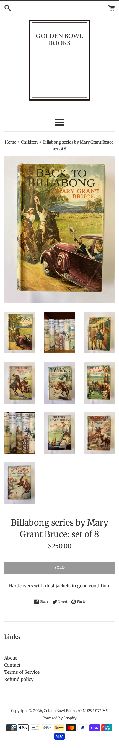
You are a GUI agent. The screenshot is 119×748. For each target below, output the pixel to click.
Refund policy (18, 679)
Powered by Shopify (59, 718)
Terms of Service (22, 672)
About (10, 658)
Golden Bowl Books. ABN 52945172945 (75, 710)
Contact (12, 665)
